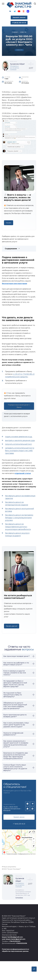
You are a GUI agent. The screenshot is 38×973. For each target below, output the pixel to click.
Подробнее (19, 897)
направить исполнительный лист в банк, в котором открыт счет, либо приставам (19, 450)
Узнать (8, 223)
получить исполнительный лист (18, 444)
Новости (19, 50)
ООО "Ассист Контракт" (12, 869)
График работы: (9, 804)
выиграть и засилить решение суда (20, 440)
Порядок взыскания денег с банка (19, 406)
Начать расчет (11, 626)
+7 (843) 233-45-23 (19, 824)
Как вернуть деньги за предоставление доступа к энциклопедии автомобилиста (18, 526)
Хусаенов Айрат (17, 64)
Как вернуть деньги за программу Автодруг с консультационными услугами (19, 517)
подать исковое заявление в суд (18, 437)
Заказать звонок (19, 17)
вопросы (28, 649)
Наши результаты (9, 867)
